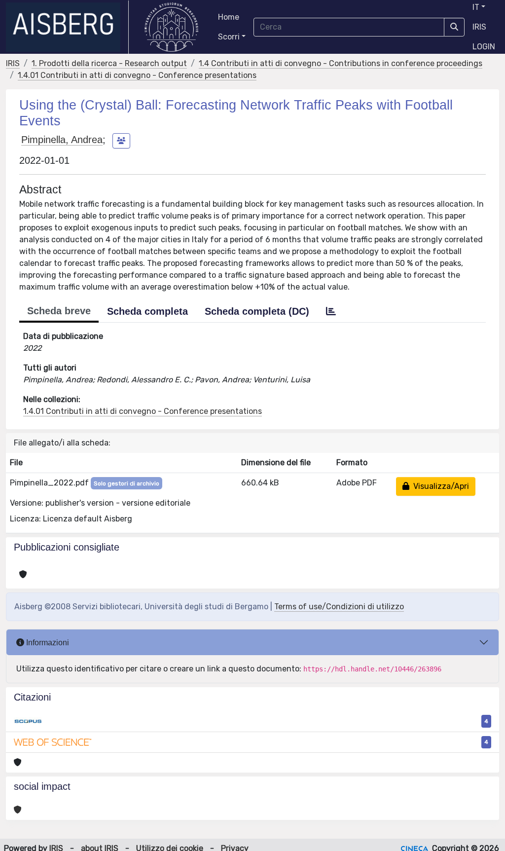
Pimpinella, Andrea (62, 139)
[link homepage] (67, 27)
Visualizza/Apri (439, 486)
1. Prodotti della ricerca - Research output (109, 63)
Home (228, 17)
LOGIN (483, 46)
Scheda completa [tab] (147, 311)
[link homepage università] (171, 27)
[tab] (331, 311)
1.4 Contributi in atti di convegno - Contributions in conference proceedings (340, 63)
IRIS (479, 27)
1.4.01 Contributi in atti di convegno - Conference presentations (137, 75)
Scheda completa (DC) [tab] (257, 311)
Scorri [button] (229, 36)
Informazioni (46, 642)
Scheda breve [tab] (59, 310)
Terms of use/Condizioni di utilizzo (339, 606)
